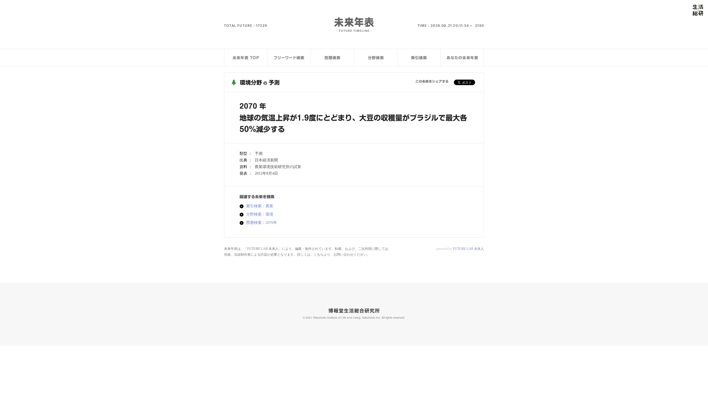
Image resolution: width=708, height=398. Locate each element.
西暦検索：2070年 (261, 223)
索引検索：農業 (259, 206)
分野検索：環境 (259, 214)
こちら (319, 254)
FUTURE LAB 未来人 (468, 249)
